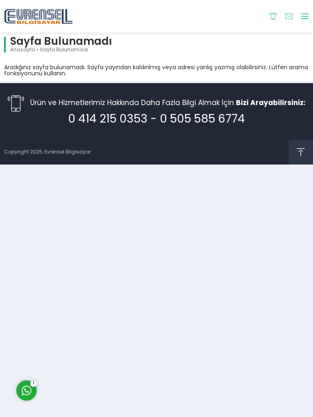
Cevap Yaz (77, 357)
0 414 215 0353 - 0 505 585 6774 (156, 119)
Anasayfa (22, 50)
